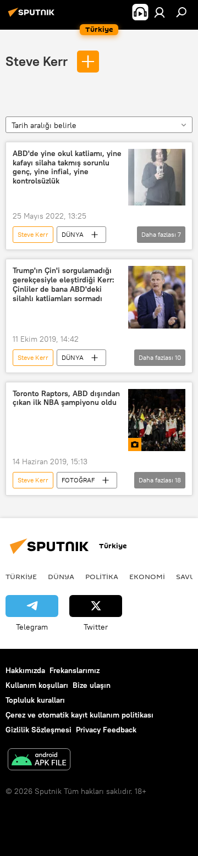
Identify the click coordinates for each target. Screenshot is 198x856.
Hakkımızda (25, 670)
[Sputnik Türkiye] (33, 16)
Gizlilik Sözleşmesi (39, 730)
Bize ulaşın (92, 685)
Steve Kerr (38, 61)
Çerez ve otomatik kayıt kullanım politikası (79, 715)
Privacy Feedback (106, 730)
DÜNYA (73, 234)
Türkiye (21, 576)
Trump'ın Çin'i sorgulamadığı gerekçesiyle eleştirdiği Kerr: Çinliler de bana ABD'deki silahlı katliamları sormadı (63, 284)
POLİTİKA (101, 576)
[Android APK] (39, 760)
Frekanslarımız (75, 670)
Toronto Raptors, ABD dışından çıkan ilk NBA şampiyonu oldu (66, 398)
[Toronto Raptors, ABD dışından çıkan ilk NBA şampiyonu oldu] (156, 420)
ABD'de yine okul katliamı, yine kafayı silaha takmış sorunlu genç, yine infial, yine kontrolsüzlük (67, 167)
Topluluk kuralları (35, 700)
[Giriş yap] (159, 12)
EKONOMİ (147, 576)
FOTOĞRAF (78, 480)
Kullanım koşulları (37, 685)
